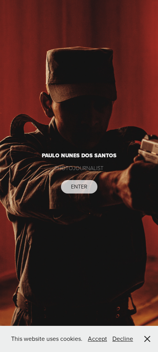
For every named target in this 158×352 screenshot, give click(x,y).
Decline (122, 338)
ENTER (79, 186)
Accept (97, 338)
